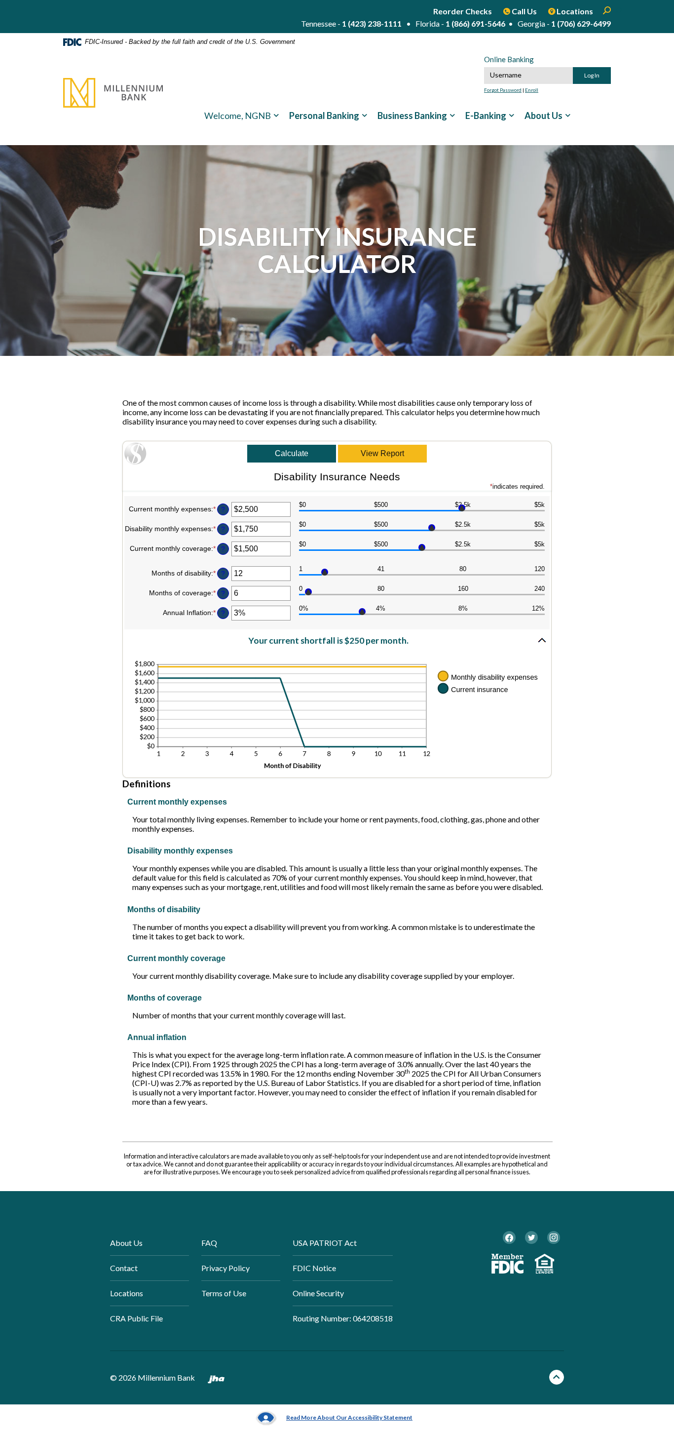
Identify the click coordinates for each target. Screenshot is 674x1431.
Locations (126, 1293)
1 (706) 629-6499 (581, 23)
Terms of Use (223, 1293)
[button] (337, 641)
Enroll (531, 90)
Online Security (318, 1293)
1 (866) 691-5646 (475, 23)
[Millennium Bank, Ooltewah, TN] (113, 93)
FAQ (209, 1242)
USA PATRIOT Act (325, 1242)
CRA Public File (136, 1318)
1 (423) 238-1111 (372, 23)
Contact (124, 1268)
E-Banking (485, 115)
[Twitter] (531, 1237)
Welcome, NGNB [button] (237, 115)
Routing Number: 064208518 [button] (343, 1318)
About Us (543, 115)
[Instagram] (553, 1237)
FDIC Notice (314, 1268)
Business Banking (412, 115)
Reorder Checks (462, 11)
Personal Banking (324, 115)
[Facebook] (509, 1237)
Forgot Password (503, 90)
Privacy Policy (225, 1268)
